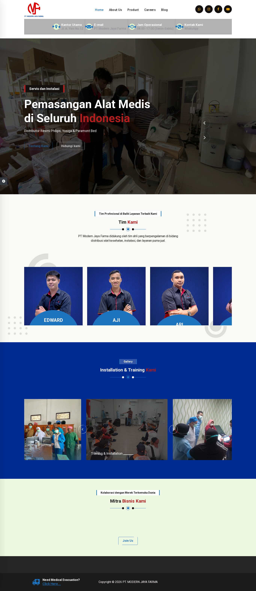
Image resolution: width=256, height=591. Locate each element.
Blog (164, 10)
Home (99, 10)
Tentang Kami (38, 143)
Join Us (128, 540)
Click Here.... (52, 584)
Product (133, 10)
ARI (179, 324)
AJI (116, 320)
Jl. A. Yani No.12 (72, 28)
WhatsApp (191, 28)
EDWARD (53, 320)
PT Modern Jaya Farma (110, 28)
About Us (115, 10)
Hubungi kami (70, 143)
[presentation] (204, 123)
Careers (150, 10)
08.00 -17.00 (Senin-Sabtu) (155, 28)
